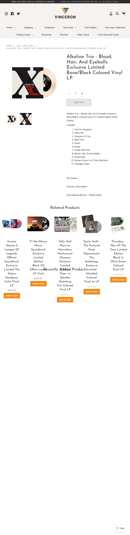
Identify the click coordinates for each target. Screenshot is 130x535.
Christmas (46, 34)
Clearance (49, 27)
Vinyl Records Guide (108, 34)
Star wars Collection (115, 27)
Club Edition (90, 27)
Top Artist (68, 27)
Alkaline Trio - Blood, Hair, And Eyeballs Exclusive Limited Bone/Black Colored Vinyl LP (56, 48)
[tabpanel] (34, 82)
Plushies (64, 34)
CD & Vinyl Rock (25, 46)
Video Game (83, 34)
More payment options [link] (107, 109)
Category (29, 27)
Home (9, 27)
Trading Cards (23, 34)
